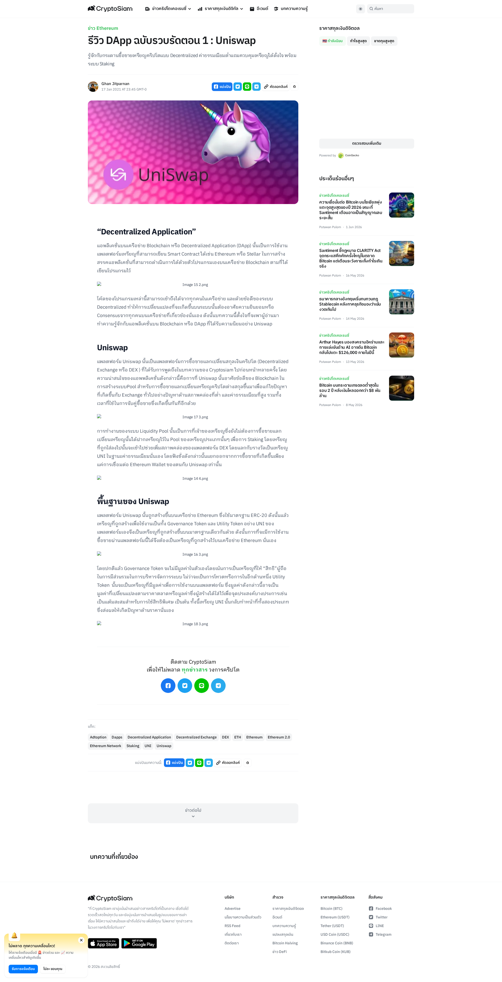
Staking (133, 746)
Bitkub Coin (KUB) (336, 952)
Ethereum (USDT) (335, 917)
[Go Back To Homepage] (110, 8)
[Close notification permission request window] (81, 940)
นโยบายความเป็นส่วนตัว (243, 917)
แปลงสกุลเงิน (282, 934)
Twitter (381, 917)
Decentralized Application (149, 737)
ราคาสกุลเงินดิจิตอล (288, 908)
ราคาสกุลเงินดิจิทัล (221, 8)
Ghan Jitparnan (115, 84)
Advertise (233, 908)
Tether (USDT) (332, 926)
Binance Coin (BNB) (337, 943)
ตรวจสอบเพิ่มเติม (366, 143)
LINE (380, 926)
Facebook (384, 908)
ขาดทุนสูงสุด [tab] (384, 41)
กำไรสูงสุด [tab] (358, 41)
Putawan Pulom (330, 227)
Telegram (383, 934)
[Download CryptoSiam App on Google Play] (139, 943)
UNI (148, 746)
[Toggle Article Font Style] (294, 86)
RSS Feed (232, 926)
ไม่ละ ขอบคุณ (52, 969)
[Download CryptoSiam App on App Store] (103, 943)
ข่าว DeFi (279, 952)
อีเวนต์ (262, 8)
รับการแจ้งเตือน (23, 969)
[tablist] (366, 39)
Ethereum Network (105, 746)
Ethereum (254, 737)
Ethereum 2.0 (279, 737)
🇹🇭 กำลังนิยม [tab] (332, 41)
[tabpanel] (366, 92)
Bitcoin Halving (285, 943)
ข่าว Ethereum (103, 28)
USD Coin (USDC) (335, 934)
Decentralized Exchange (196, 737)
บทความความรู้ (294, 8)
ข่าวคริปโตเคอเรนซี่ (169, 8)
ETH (237, 737)
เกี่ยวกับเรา (233, 934)
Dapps (117, 737)
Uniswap (164, 746)
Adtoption (98, 737)
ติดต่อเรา (232, 943)
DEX (225, 737)
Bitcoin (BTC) (332, 908)
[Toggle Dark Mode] (360, 8)
